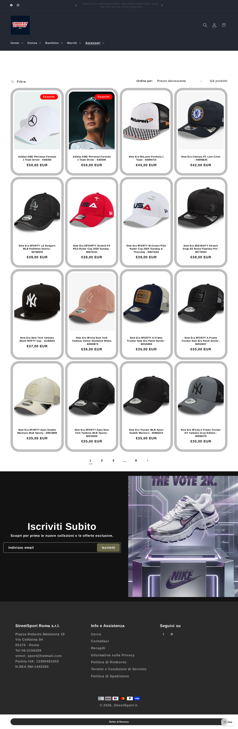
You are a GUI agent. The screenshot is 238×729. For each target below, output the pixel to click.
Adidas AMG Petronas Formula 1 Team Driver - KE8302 (37, 158)
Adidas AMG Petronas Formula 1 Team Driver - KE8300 (92, 158)
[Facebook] (163, 634)
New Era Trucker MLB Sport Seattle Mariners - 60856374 (146, 431)
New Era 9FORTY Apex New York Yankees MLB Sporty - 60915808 (92, 432)
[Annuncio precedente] (76, 5)
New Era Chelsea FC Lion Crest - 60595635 (200, 158)
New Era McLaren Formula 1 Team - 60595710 (146, 158)
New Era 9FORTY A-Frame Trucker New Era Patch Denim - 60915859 (146, 340)
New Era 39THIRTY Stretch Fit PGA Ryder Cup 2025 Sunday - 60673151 (92, 248)
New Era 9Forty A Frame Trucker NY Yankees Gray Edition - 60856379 (201, 432)
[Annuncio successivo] (162, 5)
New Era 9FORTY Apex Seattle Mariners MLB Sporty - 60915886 (37, 431)
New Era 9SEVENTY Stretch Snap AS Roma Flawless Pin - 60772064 (201, 248)
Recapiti (98, 648)
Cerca (96, 634)
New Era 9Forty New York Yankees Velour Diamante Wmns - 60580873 (91, 340)
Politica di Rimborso (109, 662)
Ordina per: (144, 81)
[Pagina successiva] (147, 460)
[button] (16, 43)
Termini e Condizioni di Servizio (119, 669)
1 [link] (91, 460)
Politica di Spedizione (110, 676)
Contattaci (100, 641)
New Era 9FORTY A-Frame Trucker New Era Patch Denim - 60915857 (200, 340)
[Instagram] (171, 634)
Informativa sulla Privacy (113, 655)
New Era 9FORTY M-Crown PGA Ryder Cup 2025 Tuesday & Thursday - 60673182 (146, 248)
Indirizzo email (21, 547)
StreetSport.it (125, 705)
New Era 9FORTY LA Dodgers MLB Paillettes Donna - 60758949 (37, 248)
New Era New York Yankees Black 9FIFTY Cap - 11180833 (37, 339)
